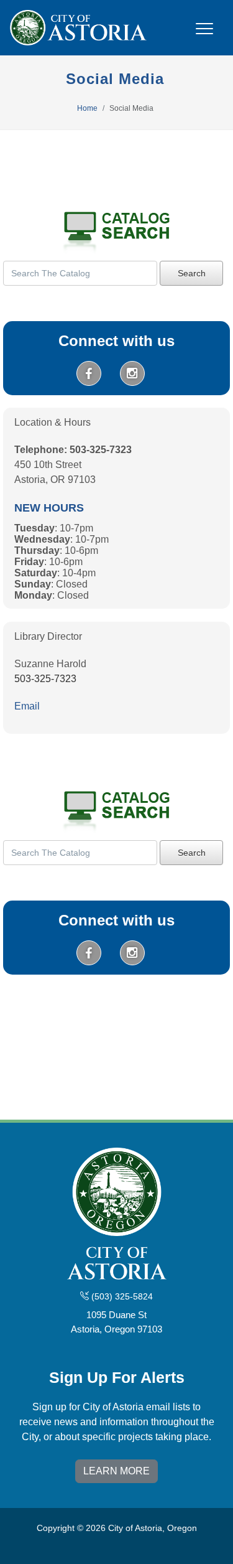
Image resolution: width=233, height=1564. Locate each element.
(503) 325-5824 (121, 1296)
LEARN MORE (116, 1471)
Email (27, 706)
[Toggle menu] (204, 36)
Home (87, 108)
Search (192, 273)
